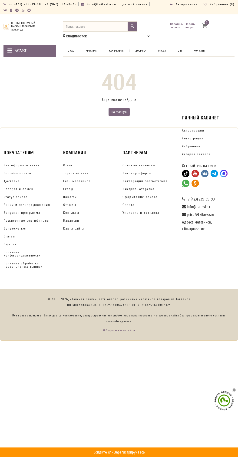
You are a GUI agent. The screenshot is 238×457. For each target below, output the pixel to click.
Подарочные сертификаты (26, 221)
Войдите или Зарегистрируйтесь (119, 452)
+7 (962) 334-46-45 (61, 4)
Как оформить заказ (22, 165)
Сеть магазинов (77, 181)
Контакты (199, 50)
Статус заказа (16, 197)
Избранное (191, 146)
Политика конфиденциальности (22, 253)
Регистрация (193, 138)
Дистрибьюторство (138, 189)
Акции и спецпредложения (27, 205)
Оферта (10, 244)
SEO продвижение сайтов (119, 330)
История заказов (196, 154)
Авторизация (186, 4)
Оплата (162, 50)
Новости (70, 197)
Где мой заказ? (134, 4)
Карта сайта (73, 228)
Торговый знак (76, 173)
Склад (68, 189)
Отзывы (69, 205)
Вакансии (71, 221)
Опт (180, 50)
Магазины (91, 50)
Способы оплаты (18, 173)
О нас (71, 50)
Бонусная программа (22, 213)
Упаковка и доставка (140, 213)
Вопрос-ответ (15, 228)
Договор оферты (137, 173)
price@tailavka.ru (200, 214)
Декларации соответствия (145, 181)
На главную (119, 112)
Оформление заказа (140, 197)
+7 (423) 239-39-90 (24, 4)
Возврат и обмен (18, 189)
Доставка (140, 50)
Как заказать (116, 50)
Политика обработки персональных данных (23, 265)
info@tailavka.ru (101, 4)
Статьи (9, 236)
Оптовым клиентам (138, 165)
